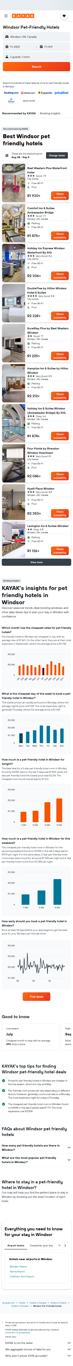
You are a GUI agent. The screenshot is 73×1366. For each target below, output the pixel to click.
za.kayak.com (8, 1302)
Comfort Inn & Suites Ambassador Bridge (40, 210)
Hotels (22, 1302)
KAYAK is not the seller (19, 1343)
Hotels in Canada (38, 1302)
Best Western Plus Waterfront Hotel (47, 170)
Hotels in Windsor (20, 1306)
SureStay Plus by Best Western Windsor (48, 330)
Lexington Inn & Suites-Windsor (48, 526)
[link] (36, 996)
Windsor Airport (18, 1266)
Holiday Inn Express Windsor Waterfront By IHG (46, 250)
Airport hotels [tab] (15, 1245)
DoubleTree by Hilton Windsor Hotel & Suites (47, 290)
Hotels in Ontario (58, 1302)
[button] (6, 16)
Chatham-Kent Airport (22, 1276)
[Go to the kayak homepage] (23, 16)
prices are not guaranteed (17, 1332)
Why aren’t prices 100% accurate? (26, 1355)
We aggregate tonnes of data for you (28, 1349)
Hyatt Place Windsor (40, 488)
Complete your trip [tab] (41, 1245)
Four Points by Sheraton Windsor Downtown (43, 451)
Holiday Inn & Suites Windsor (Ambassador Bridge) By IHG (46, 410)
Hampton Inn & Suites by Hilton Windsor (47, 370)
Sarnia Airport (17, 1271)
